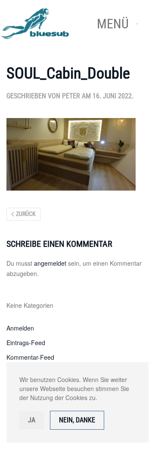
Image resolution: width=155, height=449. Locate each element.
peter (71, 96)
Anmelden (20, 328)
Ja (31, 420)
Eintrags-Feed (25, 342)
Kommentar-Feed (30, 357)
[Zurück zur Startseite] (43, 23)
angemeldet (50, 263)
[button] (117, 23)
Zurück (26, 213)
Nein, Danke (77, 420)
